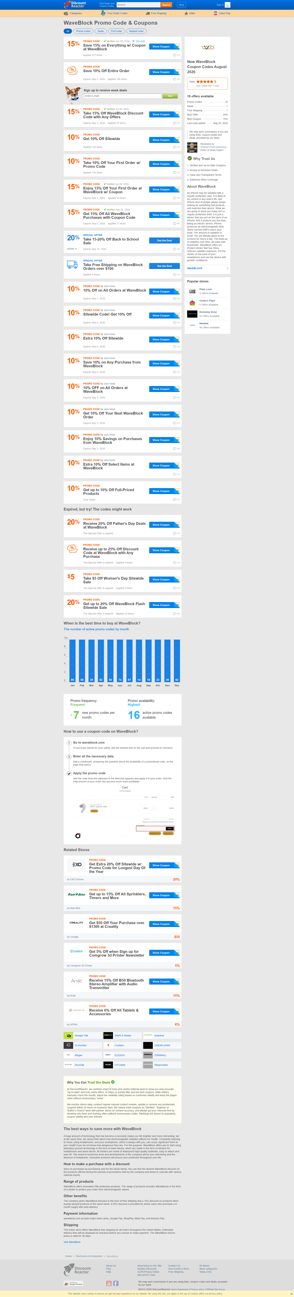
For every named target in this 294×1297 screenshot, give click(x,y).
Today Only (205, 1271)
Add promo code (146, 1275)
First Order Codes (118, 13)
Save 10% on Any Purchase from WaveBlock (112, 364)
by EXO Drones (75, 879)
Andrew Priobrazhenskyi (213, 147)
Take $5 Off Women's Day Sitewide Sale (113, 580)
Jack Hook (109, 286)
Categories (76, 13)
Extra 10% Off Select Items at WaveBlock (108, 466)
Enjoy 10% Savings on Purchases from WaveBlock (112, 441)
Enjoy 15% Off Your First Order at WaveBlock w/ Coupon (112, 190)
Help (108, 1271)
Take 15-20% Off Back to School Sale (111, 241)
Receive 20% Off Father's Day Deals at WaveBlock (114, 525)
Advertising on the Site (149, 1265)
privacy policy (215, 1293)
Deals (101, 31)
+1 (178, 55)
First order (116, 31)
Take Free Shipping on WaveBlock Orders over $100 (113, 267)
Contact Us (174, 1265)
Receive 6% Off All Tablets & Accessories (114, 1012)
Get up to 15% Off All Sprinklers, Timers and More (117, 896)
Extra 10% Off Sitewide (103, 338)
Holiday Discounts (147, 1268)
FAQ (108, 1268)
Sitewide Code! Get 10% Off (107, 314)
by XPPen (72, 1024)
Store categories (208, 1268)
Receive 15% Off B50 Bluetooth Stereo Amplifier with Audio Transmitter (116, 984)
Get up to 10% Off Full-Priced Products (108, 492)
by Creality (72, 936)
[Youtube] (109, 1283)
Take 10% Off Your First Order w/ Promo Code (111, 165)
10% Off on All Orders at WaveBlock (114, 290)
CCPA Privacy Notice (148, 1271)
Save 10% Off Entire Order (106, 71)
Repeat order (136, 31)
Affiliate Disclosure (215, 1289)
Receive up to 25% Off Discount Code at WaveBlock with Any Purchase (110, 553)
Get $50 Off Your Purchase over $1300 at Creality (116, 925)
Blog (181, 4)
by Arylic (71, 995)
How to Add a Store (178, 1268)
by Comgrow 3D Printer (79, 965)
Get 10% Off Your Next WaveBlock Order (113, 415)
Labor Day (225, 13)
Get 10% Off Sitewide (101, 139)
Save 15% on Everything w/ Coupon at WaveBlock (114, 47)
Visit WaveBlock (72, 1242)
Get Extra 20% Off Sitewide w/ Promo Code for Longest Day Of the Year (117, 868)
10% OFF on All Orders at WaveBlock (105, 390)
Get (170, 95)
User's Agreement (179, 1289)
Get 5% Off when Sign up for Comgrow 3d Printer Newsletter (116, 953)
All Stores (204, 1265)
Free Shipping (158, 13)
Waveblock (194, 268)
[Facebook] (116, 1283)
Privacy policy (197, 1289)
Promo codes (83, 31)
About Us (111, 1265)
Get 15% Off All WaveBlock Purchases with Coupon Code (109, 216)
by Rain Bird (73, 908)
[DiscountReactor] (75, 4)
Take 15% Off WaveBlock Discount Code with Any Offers (113, 115)
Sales (192, 13)
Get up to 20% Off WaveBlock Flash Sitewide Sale (114, 606)
